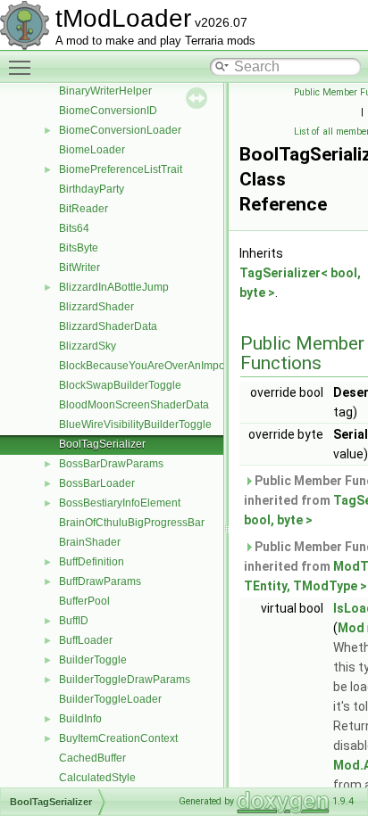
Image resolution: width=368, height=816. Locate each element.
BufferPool (84, 601)
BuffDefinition (91, 562)
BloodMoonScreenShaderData (134, 405)
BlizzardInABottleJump (114, 287)
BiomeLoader (92, 150)
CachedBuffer (92, 758)
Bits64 (74, 228)
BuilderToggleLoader (110, 699)
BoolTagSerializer (102, 444)
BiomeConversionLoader (120, 130)
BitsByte (78, 248)
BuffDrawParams (100, 581)
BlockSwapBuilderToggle (120, 385)
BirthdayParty (91, 189)
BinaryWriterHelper (105, 91)
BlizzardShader (96, 307)
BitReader (83, 208)
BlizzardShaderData (108, 326)
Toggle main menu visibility (23, 67)
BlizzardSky (87, 346)
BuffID (73, 620)
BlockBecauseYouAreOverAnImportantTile (161, 365)
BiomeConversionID (108, 110)
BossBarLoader (97, 483)
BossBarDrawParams (111, 463)
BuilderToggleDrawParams (124, 679)
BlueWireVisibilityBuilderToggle (135, 424)
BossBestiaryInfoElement (119, 503)
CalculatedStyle (97, 777)
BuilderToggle (93, 660)
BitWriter (79, 267)
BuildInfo (80, 719)
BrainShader (90, 542)
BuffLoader (86, 640)
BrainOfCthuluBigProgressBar (132, 522)
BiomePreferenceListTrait (120, 169)
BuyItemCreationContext (118, 738)
